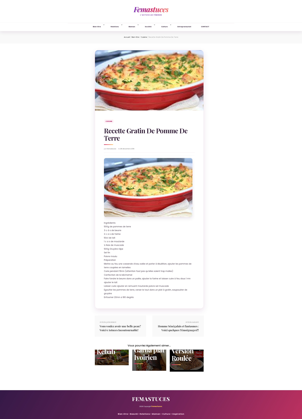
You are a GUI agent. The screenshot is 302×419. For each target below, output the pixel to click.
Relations (115, 27)
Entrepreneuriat (184, 27)
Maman (132, 27)
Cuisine (109, 121)
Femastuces (151, 9)
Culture (164, 27)
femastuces (111, 149)
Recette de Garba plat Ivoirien (149, 349)
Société (148, 27)
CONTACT (205, 27)
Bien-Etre (97, 27)
